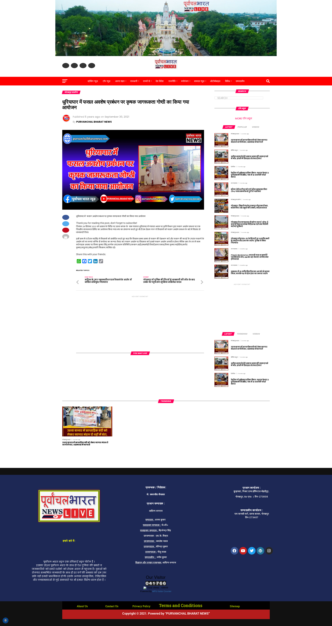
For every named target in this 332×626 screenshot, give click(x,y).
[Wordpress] (260, 551)
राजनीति (172, 81)
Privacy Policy (141, 606)
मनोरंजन (184, 81)
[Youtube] (243, 551)
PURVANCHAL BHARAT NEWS (94, 122)
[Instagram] (269, 551)
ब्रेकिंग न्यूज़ (93, 81)
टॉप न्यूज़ (106, 81)
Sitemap (235, 606)
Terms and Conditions (180, 605)
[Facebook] (234, 551)
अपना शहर (119, 81)
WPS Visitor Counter (161, 591)
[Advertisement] (140, 322)
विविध (227, 81)
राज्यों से (146, 81)
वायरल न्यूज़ (199, 81)
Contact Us (111, 606)
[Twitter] (252, 551)
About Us (82, 606)
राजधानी (133, 81)
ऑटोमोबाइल (215, 81)
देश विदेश (160, 81)
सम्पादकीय (240, 81)
